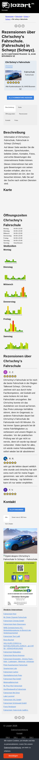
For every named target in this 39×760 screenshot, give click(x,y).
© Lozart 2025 (10, 726)
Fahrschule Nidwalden (12, 652)
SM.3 (31, 737)
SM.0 (8, 737)
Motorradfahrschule (10, 682)
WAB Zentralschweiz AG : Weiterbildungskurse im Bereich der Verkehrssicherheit (17, 630)
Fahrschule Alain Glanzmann (14, 624)
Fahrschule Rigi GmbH (12, 679)
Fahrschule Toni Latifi (11, 636)
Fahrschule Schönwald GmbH (15, 703)
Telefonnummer (16, 510)
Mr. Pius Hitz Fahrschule (12, 686)
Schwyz (26, 16)
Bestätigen (13, 756)
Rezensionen (9, 16)
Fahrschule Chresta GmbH (13, 621)
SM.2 (23, 737)
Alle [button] (6, 517)
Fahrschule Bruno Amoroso (13, 655)
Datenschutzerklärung (19, 730)
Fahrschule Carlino (10, 672)
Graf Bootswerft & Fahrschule (14, 689)
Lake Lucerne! (8, 696)
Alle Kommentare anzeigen (20, 98)
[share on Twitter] (19, 27)
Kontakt (5, 10)
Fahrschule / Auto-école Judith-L (15, 710)
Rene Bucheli (8, 640)
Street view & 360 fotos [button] (19, 517)
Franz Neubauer (9, 707)
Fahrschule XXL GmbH (12, 700)
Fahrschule (18, 16)
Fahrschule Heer (9, 614)
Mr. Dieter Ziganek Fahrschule (15, 617)
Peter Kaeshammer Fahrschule (15, 665)
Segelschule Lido (10, 668)
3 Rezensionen (9, 65)
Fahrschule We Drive (11, 693)
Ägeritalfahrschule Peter (12, 675)
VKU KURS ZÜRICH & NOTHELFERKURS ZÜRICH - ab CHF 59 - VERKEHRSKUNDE (18, 645)
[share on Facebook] (16, 27)
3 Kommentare (9, 67)
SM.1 (16, 737)
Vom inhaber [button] (9, 524)
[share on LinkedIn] (23, 27)
